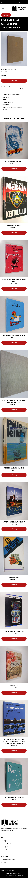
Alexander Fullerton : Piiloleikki (14, 468)
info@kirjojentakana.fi (22, 2)
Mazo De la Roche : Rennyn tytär (14, 797)
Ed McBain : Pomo (14, 577)
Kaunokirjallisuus (12, 69)
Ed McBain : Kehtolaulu (14, 225)
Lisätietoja (14, 80)
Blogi (5, 850)
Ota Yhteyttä (13, 873)
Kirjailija (6, 841)
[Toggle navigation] (3, 8)
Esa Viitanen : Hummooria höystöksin (14, 335)
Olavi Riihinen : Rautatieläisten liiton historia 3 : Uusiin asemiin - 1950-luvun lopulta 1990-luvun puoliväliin (14, 741)
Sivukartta (20, 875)
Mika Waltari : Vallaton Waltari (14, 161)
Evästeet (20, 873)
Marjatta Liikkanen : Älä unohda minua (14, 522)
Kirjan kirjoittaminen (9, 847)
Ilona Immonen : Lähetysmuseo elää (14, 631)
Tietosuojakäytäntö (10, 875)
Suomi (4, 2)
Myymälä (6, 15)
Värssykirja (14, 685)
